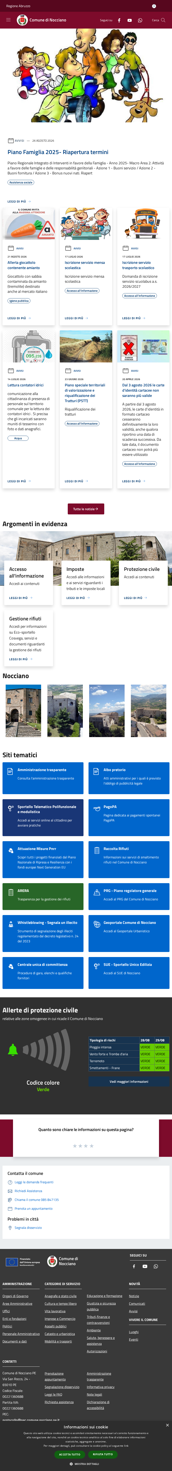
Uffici (6, 1311)
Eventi (133, 1339)
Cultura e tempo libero (61, 1303)
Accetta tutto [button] (69, 1454)
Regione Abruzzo (18, 5)
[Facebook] (117, 20)
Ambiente (94, 1330)
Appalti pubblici (55, 1326)
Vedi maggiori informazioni (129, 1081)
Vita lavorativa (55, 1311)
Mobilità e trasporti (58, 1341)
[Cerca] (163, 20)
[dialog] (86, 1446)
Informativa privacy (101, 1386)
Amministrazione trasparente (99, 1376)
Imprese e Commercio (60, 1318)
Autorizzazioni (97, 1351)
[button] (86, 1464)
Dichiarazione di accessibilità (98, 1404)
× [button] (167, 1425)
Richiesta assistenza (59, 1401)
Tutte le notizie (84, 508)
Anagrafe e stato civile (61, 1295)
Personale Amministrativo (21, 1333)
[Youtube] (128, 20)
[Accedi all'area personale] (154, 6)
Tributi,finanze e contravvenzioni (98, 1319)
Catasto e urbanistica (60, 1333)
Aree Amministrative (17, 1303)
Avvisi (19, 140)
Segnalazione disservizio (62, 1386)
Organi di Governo (15, 1295)
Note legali (94, 1394)
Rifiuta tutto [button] (103, 1454)
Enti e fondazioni (14, 1318)
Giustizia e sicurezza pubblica (101, 1306)
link (126, 1445)
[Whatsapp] (138, 20)
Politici (7, 1326)
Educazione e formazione (104, 1295)
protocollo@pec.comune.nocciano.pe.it (31, 1420)
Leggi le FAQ (53, 1394)
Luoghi (134, 1331)
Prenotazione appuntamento (55, 1376)
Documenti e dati (15, 1341)
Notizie (134, 1295)
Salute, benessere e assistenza (101, 1340)
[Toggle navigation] (8, 19)
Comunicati (137, 1303)
